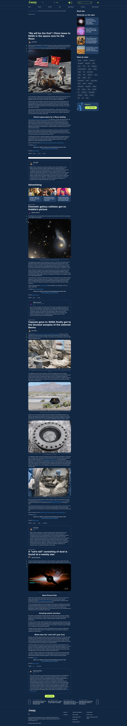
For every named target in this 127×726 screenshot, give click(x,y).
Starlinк (83, 89)
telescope (80, 95)
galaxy (34, 297)
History (95, 69)
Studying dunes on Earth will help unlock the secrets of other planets (92, 49)
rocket (79, 83)
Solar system (80, 86)
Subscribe (92, 107)
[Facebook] (35, 673)
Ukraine (86, 95)
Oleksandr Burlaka (36, 557)
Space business (95, 6)
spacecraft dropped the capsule (50, 459)
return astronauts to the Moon (41, 46)
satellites (90, 83)
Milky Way (90, 74)
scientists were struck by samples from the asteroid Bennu (52, 512)
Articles (39, 6)
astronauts (92, 60)
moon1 (39, 153)
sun (78, 92)
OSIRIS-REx (45, 523)
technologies (91, 92)
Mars (84, 74)
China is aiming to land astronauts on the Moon (38, 119)
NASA (44, 153)
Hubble (39, 297)
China (93, 63)
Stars (89, 89)
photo (87, 80)
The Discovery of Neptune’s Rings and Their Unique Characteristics (91, 21)
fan (33, 666)
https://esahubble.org (38, 289)
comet (79, 66)
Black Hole (87, 63)
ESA (88, 66)
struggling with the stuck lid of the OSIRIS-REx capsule (46, 334)
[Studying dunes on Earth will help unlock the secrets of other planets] (81, 50)
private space (94, 80)
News (29, 6)
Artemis (34, 153)
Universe (92, 95)
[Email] (33, 165)
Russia (84, 83)
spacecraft (88, 86)
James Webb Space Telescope (44, 600)
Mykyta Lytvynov (36, 212)
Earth (84, 66)
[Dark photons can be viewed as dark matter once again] (81, 31)
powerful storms (43, 285)
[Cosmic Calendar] (98, 2)
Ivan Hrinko (34, 41)
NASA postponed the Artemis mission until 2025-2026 (51, 142)
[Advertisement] (49, 24)
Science (50, 6)
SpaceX (94, 86)
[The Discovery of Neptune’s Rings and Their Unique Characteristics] (81, 21)
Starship (94, 89)
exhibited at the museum (56, 502)
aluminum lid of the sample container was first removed (53, 501)
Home (29, 10)
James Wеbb (39, 666)
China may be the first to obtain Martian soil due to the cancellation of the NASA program (91, 40)
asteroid (34, 523)
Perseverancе (81, 80)
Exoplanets (94, 66)
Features (83, 6)
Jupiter (79, 74)
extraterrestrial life (82, 69)
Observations (71, 6)
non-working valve (51, 712)
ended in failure (66, 708)
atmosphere (80, 63)
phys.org (36, 657)
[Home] (32, 2)
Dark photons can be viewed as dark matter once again (91, 30)
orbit (89, 77)
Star (79, 89)
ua (54, 2)
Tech (60, 6)
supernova (84, 92)
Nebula (84, 77)
